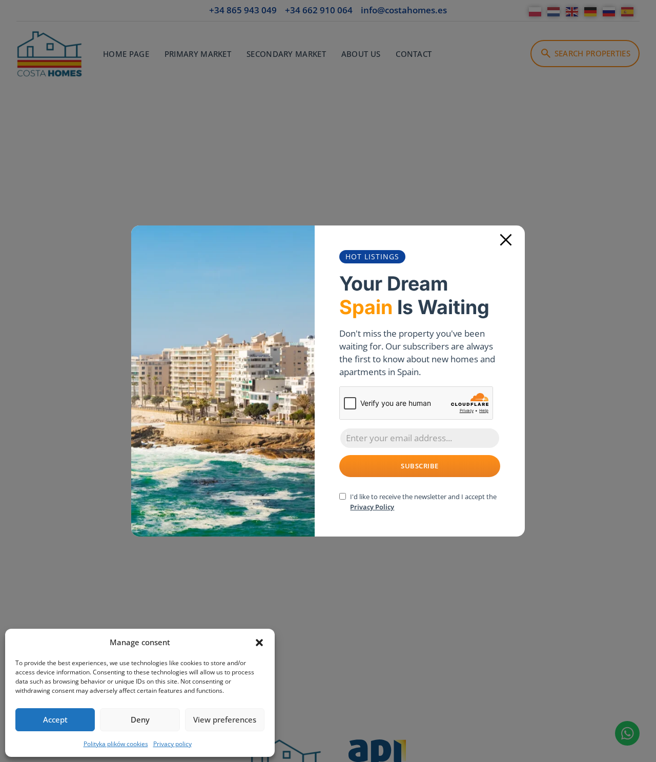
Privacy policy (172, 743)
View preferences (224, 719)
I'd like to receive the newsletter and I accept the (423, 501)
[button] (259, 642)
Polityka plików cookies (116, 743)
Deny (140, 719)
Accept (55, 719)
